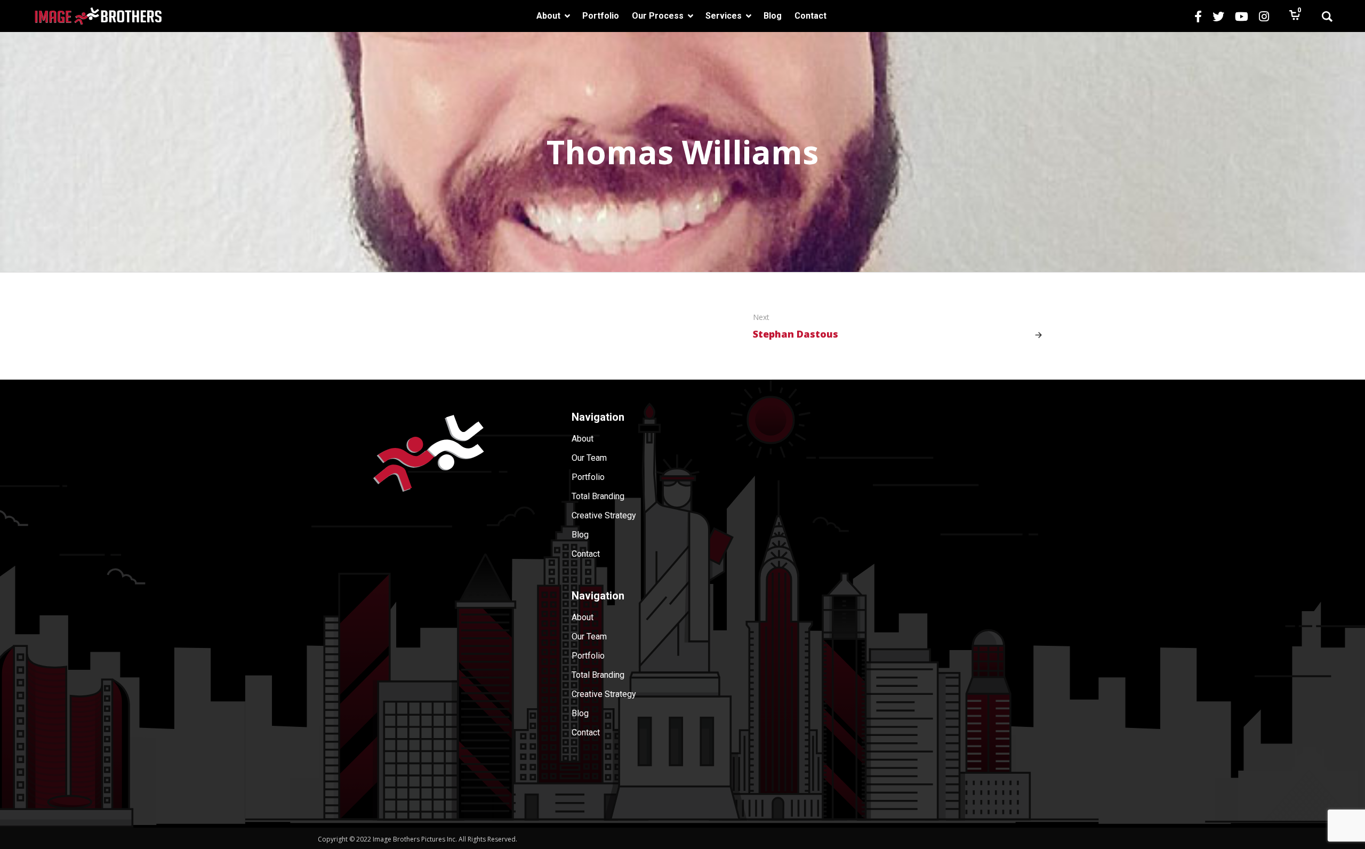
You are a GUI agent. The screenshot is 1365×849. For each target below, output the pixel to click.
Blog (580, 535)
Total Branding (598, 496)
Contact (586, 554)
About (582, 439)
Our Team (589, 458)
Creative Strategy (604, 515)
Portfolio (588, 477)
